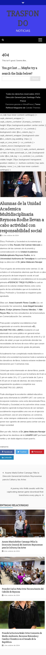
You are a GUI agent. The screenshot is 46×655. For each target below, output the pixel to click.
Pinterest (37, 451)
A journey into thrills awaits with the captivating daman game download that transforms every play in (25, 491)
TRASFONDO (23, 18)
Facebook (8, 451)
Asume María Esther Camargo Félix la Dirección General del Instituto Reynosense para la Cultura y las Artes (22, 476)
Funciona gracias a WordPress (19, 104)
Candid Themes (33, 107)
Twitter (23, 451)
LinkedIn (8, 457)
